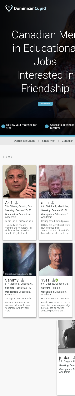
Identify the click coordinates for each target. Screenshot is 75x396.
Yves (45, 280)
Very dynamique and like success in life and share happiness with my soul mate (17, 306)
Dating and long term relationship (19, 298)
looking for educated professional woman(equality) (56, 221)
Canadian (67, 140)
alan (45, 202)
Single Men (48, 140)
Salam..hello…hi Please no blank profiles (19, 221)
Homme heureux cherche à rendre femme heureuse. (56, 298)
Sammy (11, 280)
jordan (64, 357)
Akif (8, 202)
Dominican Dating (24, 140)
